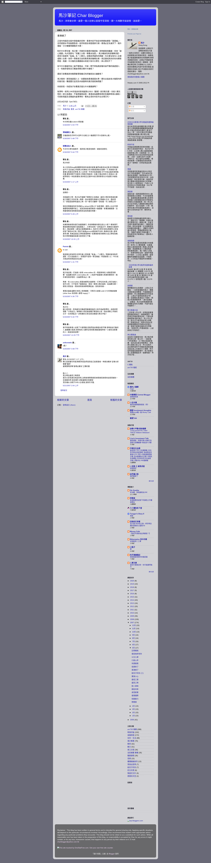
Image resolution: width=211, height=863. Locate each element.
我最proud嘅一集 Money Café (140, 412)
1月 (133, 716)
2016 (132, 594)
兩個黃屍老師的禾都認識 (139, 557)
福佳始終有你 (137, 654)
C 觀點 (130, 365)
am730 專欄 (79, 109)
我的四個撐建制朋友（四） (139, 404)
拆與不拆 (130, 145)
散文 (129, 747)
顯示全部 (151, 481)
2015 (132, 597)
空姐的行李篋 (135, 522)
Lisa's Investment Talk (139, 438)
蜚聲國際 (135, 695)
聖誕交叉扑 (131, 773)
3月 (133, 709)
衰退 (131, 516)
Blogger (112, 854)
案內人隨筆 (134, 387)
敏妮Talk (133, 418)
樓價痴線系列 (132, 761)
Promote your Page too (134, 34)
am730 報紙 (132, 367)
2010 (132, 613)
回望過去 (133, 468)
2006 (132, 720)
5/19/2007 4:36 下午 (71, 296)
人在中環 (133, 402)
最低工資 (135, 679)
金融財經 (130, 735)
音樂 (129, 758)
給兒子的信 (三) (138, 673)
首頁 (89, 400)
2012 (132, 606)
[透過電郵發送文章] (82, 106)
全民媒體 (130, 377)
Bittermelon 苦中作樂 (138, 539)
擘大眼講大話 (132, 310)
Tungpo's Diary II (137, 514)
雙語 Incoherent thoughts (140, 410)
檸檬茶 (134, 702)
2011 (132, 610)
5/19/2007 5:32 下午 (71, 317)
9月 (133, 635)
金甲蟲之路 (134, 474)
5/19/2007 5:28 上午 (71, 214)
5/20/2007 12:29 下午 (71, 335)
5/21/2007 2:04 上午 (71, 386)
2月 (133, 712)
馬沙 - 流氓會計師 (132, 29)
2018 (132, 587)
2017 (132, 590)
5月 (133, 648)
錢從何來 (135, 689)
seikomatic (67, 343)
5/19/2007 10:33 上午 (71, 239)
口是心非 (135, 660)
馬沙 (64, 356)
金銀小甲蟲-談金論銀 (138, 428)
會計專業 (130, 741)
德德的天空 (131, 776)
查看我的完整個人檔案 (136, 77)
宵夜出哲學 (131, 764)
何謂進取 (135, 663)
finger (132, 389)
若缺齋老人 (67, 132)
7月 (133, 641)
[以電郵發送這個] (86, 106)
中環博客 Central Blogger (140, 395)
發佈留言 (63, 390)
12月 (134, 625)
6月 (133, 645)
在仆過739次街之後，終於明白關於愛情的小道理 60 (141, 525)
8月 (133, 638)
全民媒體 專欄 (132, 753)
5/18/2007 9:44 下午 (71, 152)
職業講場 (130, 756)
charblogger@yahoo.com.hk (68, 842)
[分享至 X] (91, 106)
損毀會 (130, 192)
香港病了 (135, 670)
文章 (132, 107)
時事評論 (66, 109)
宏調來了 (135, 667)
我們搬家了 (134, 476)
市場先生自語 (135, 448)
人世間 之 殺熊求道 (137, 466)
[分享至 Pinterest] (96, 106)
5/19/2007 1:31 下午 (71, 262)
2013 (132, 603)
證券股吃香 (134, 397)
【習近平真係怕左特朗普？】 (140, 533)
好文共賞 (130, 770)
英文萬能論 (131, 335)
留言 (132, 111)
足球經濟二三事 (135, 541)
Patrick (66, 246)
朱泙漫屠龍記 (135, 555)
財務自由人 (67, 146)
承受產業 (135, 692)
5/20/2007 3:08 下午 (71, 349)
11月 (134, 628)
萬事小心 (135, 676)
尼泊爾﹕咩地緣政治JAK (138, 492)
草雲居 (132, 498)
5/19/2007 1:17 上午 (71, 182)
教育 (72, 109)
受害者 (130, 216)
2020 (132, 581)
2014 (132, 600)
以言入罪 (135, 657)
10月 (134, 632)
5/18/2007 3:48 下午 (71, 138)
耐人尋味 (135, 686)
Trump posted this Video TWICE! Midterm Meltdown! (140, 432)
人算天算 (133, 563)
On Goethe (134, 490)
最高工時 (135, 683)
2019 (132, 584)
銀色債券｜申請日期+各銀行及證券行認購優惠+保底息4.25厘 (141, 441)
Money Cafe (135, 531)
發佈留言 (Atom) (69, 405)
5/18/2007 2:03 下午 (71, 125)
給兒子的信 (131, 767)
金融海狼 (130, 241)
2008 (132, 619)
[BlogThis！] (89, 106)
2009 (132, 616)
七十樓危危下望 (136, 508)
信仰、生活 (131, 738)
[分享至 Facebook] (93, 106)
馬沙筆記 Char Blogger (80, 15)
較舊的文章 (116, 400)
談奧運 (130, 286)
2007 (132, 622)
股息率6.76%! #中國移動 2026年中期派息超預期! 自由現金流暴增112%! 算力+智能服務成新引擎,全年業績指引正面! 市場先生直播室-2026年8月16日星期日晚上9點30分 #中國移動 (141, 455)
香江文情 (130, 750)
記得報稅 (135, 651)
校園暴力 (135, 699)
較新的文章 (63, 400)
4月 (133, 706)
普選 (129, 169)
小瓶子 (132, 547)
